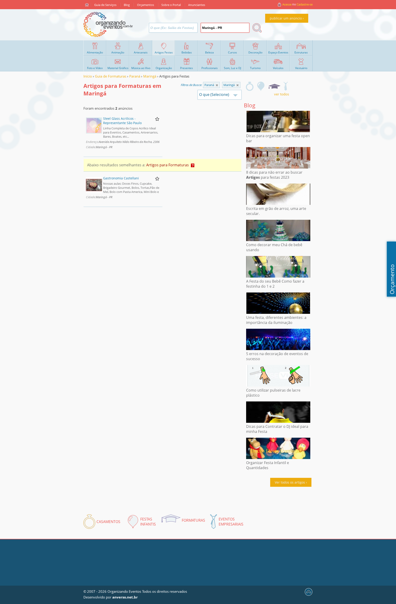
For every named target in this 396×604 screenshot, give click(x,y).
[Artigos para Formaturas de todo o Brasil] (216, 85)
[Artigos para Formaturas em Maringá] (274, 86)
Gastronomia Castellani (121, 178)
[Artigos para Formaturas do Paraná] (237, 85)
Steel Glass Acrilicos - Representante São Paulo (122, 120)
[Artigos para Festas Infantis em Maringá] (261, 86)
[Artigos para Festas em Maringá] (285, 86)
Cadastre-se (305, 4)
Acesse (287, 4)
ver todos (281, 94)
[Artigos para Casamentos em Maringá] (250, 86)
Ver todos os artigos (290, 482)
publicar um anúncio (286, 18)
